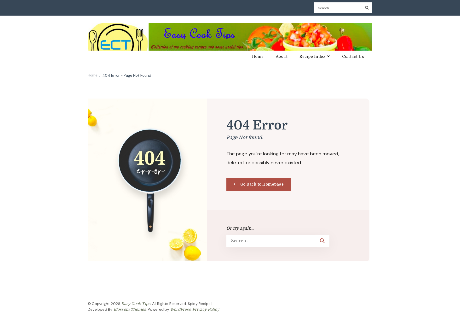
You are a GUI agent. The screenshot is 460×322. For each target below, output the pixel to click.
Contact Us (353, 56)
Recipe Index (312, 56)
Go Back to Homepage (261, 184)
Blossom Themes (130, 309)
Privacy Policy (205, 309)
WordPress (180, 309)
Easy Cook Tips (135, 304)
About (282, 56)
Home (258, 56)
